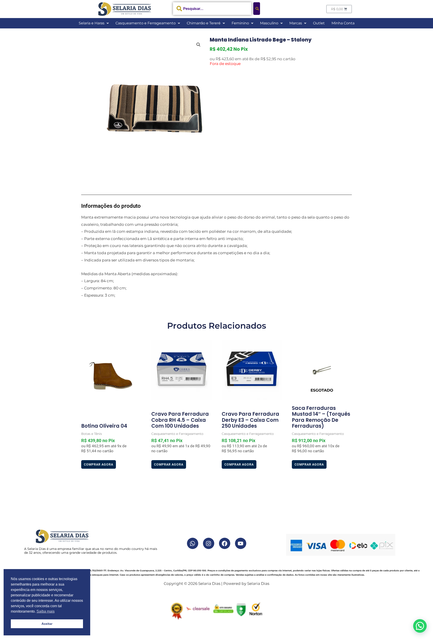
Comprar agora (98, 464)
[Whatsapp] (192, 543)
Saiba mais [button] (46, 611)
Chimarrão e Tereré (204, 23)
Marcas (295, 23)
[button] (93, 23)
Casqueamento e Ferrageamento (145, 23)
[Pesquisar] (256, 8)
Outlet (319, 23)
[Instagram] (208, 543)
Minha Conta (343, 23)
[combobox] (212, 8)
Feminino (240, 23)
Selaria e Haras (91, 23)
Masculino (269, 23)
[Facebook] (224, 543)
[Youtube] (240, 543)
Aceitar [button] (46, 623)
